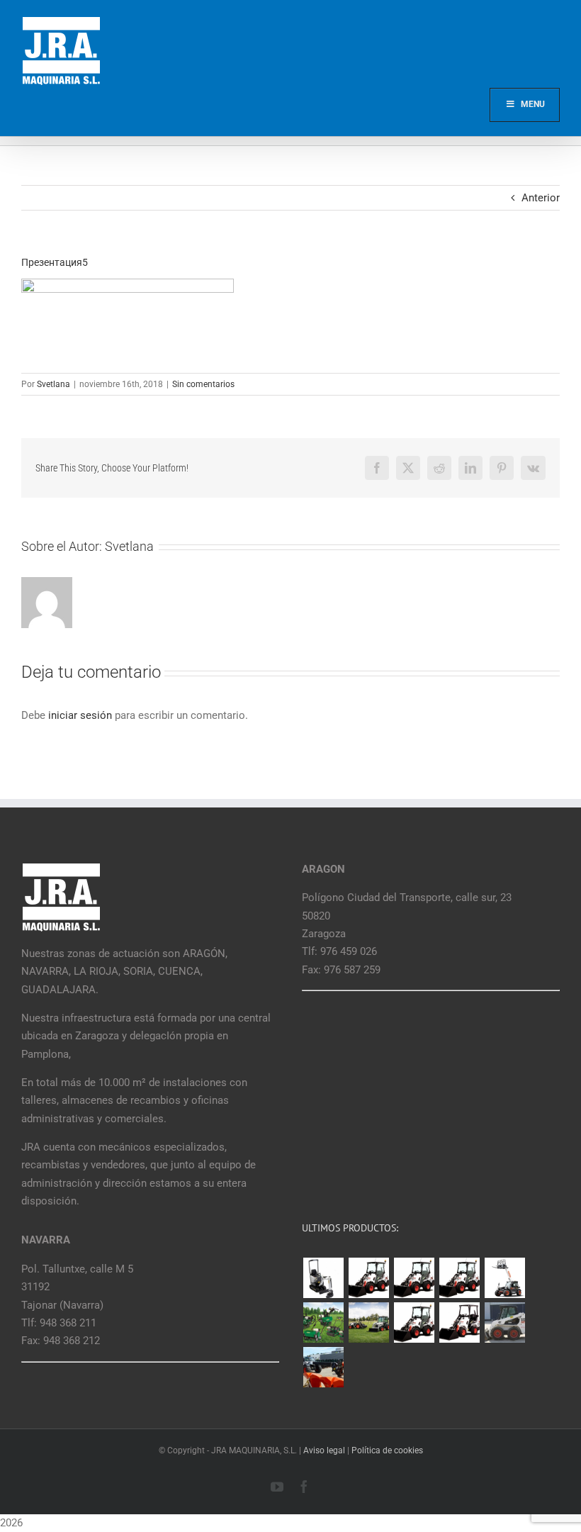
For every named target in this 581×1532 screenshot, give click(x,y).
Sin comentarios (203, 384)
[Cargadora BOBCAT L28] (414, 1322)
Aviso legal (324, 1450)
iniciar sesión (81, 715)
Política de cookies (387, 1450)
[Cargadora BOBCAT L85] (414, 1278)
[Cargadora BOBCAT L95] (368, 1278)
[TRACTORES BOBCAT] (368, 1322)
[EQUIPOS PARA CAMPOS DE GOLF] (323, 1322)
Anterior (540, 197)
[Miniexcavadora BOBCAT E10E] (323, 1278)
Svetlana (53, 384)
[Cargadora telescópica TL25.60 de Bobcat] (504, 1278)
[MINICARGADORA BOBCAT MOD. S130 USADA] (504, 1322)
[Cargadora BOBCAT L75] (459, 1278)
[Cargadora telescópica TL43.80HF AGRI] (323, 1367)
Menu (533, 104)
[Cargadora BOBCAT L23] (459, 1322)
